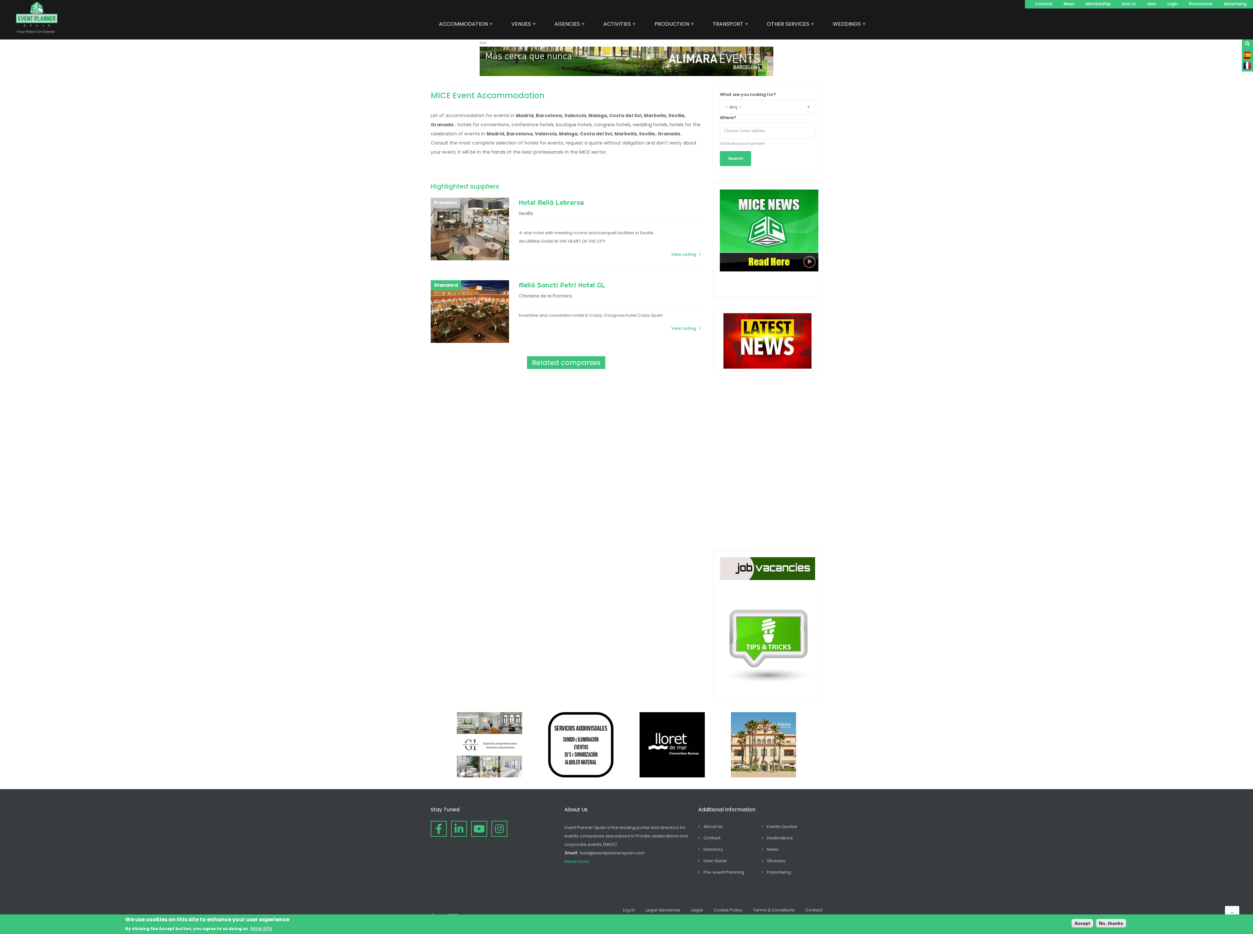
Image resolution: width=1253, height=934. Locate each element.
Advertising (1235, 4)
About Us (713, 826)
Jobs (1151, 4)
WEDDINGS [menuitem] (844, 24)
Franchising (779, 872)
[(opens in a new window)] (626, 74)
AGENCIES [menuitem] (564, 24)
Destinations (780, 838)
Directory (713, 849)
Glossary (776, 861)
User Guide (715, 861)
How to (1129, 4)
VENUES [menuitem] (518, 24)
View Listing (683, 254)
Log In (629, 910)
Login (1173, 4)
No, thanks (1111, 923)
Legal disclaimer (663, 910)
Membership (1098, 4)
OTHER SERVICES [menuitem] (785, 24)
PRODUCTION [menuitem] (669, 24)
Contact (1044, 4)
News (1069, 4)
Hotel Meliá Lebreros (551, 202)
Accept (1082, 923)
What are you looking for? (748, 94)
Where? (728, 118)
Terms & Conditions (774, 910)
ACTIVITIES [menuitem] (614, 24)
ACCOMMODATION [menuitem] (461, 24)
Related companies (566, 362)
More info (261, 928)
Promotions (1201, 4)
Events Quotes (782, 826)
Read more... (578, 861)
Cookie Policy (728, 910)
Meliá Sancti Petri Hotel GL (562, 285)
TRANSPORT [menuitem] (725, 24)
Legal (697, 910)
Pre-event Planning (724, 872)
